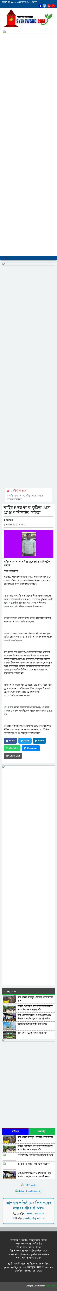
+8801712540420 (34, 1213)
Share (12, 740)
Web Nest (50, 1286)
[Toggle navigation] (5, 258)
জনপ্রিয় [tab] (41, 1131)
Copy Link (15, 755)
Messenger (32, 748)
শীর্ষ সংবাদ (19, 491)
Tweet (26, 740)
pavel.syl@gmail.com (34, 1218)
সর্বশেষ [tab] (15, 1131)
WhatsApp (13, 748)
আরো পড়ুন (10, 992)
